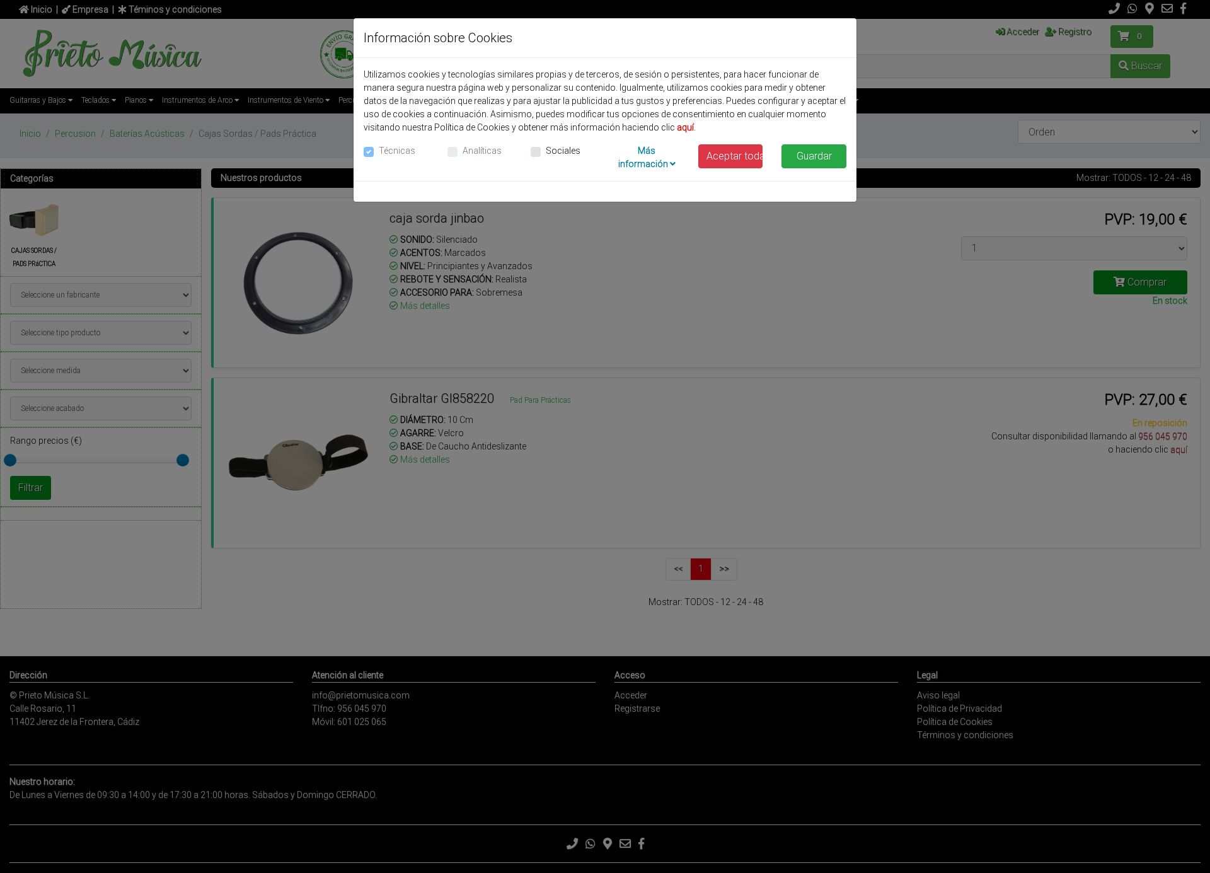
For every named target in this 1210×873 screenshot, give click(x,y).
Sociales (563, 151)
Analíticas (482, 151)
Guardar (814, 156)
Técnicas (397, 151)
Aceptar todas (734, 156)
